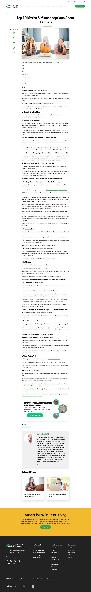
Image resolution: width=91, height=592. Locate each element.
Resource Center (46, 6)
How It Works (36, 6)
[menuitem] (7, 561)
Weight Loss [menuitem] (54, 569)
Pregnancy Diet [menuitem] (54, 562)
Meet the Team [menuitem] (71, 552)
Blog (75, 1)
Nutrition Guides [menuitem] (56, 545)
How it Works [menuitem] (71, 550)
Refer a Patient (63, 6)
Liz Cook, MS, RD (48, 26)
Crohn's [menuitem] (53, 550)
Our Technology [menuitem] (36, 555)
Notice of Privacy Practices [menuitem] (52, 579)
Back (7, 14)
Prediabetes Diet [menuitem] (55, 559)
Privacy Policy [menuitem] (33, 579)
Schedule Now (80, 6)
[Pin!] (14, 48)
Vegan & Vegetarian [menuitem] (56, 566)
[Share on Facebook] (14, 33)
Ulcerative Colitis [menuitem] (55, 564)
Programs (28, 6)
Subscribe (45, 527)
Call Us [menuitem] (69, 555)
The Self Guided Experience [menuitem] (39, 552)
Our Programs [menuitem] (36, 547)
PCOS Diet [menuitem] (53, 557)
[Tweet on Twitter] (14, 37)
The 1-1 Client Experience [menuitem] (38, 550)
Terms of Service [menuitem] (41, 579)
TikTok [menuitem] (14, 563)
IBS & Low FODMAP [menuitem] (55, 555)
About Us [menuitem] (70, 547)
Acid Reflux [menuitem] (54, 547)
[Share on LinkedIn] (14, 42)
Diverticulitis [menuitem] (54, 552)
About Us (54, 6)
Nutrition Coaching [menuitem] (37, 557)
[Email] (14, 52)
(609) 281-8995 (13, 555)
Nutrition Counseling (26, 427)
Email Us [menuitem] (70, 557)
